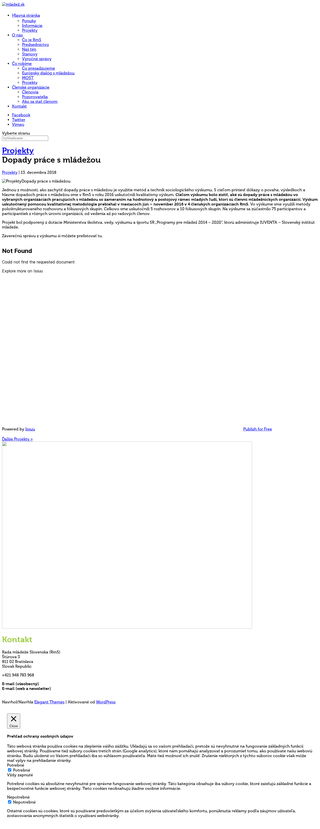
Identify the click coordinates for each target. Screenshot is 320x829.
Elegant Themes (49, 702)
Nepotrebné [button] (18, 797)
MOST (28, 77)
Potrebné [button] (15, 765)
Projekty (30, 30)
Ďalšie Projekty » (17, 439)
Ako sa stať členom (40, 101)
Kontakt (19, 106)
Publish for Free (257, 429)
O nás (17, 35)
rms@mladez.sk (54, 683)
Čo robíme (22, 63)
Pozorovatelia (35, 96)
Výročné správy (37, 58)
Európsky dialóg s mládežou (48, 73)
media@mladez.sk (68, 688)
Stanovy (30, 54)
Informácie (32, 25)
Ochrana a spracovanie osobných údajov (41, 693)
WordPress (106, 702)
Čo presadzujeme (38, 68)
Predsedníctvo (35, 44)
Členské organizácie (31, 87)
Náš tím (29, 49)
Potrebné (21, 770)
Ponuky (29, 20)
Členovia (30, 92)
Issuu (30, 429)
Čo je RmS (31, 39)
